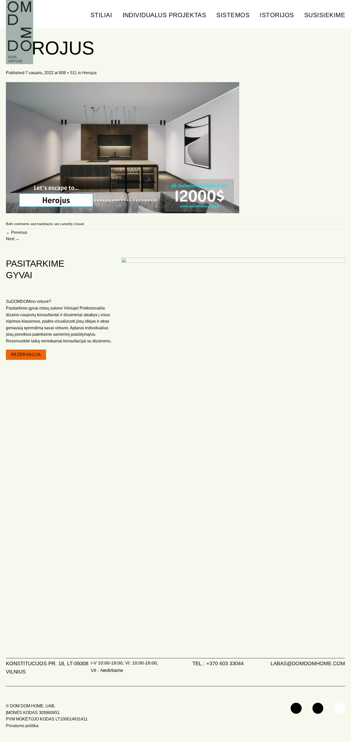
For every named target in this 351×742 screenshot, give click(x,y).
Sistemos (233, 15)
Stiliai (101, 15)
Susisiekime (324, 15)
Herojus (89, 73)
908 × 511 (68, 73)
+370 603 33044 (225, 663)
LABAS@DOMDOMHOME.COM (308, 663)
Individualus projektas (164, 15)
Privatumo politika (22, 726)
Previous (16, 232)
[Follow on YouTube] (339, 708)
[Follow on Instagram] (318, 708)
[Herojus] (122, 147)
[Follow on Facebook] (296, 708)
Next (13, 239)
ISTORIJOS (277, 15)
